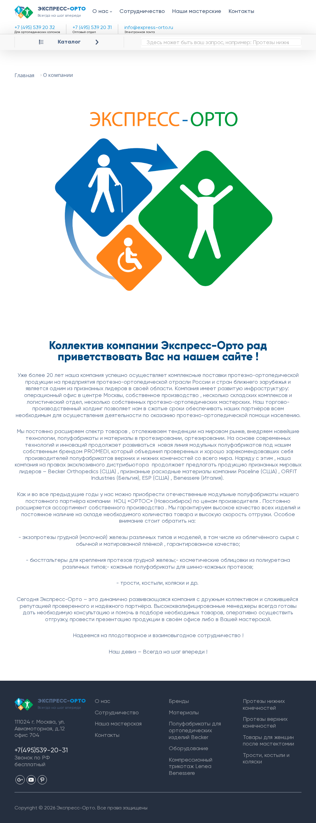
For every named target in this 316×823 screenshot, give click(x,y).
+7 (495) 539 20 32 (35, 27)
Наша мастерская (118, 723)
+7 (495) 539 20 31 (92, 27)
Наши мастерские (196, 11)
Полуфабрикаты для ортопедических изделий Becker (195, 730)
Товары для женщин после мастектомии (268, 740)
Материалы (184, 712)
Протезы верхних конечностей (265, 722)
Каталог (69, 42)
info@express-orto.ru (148, 27)
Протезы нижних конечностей (264, 704)
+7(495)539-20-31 (41, 750)
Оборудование (188, 748)
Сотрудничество (142, 11)
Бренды (179, 701)
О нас (100, 11)
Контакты (241, 11)
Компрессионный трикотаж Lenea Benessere (190, 766)
